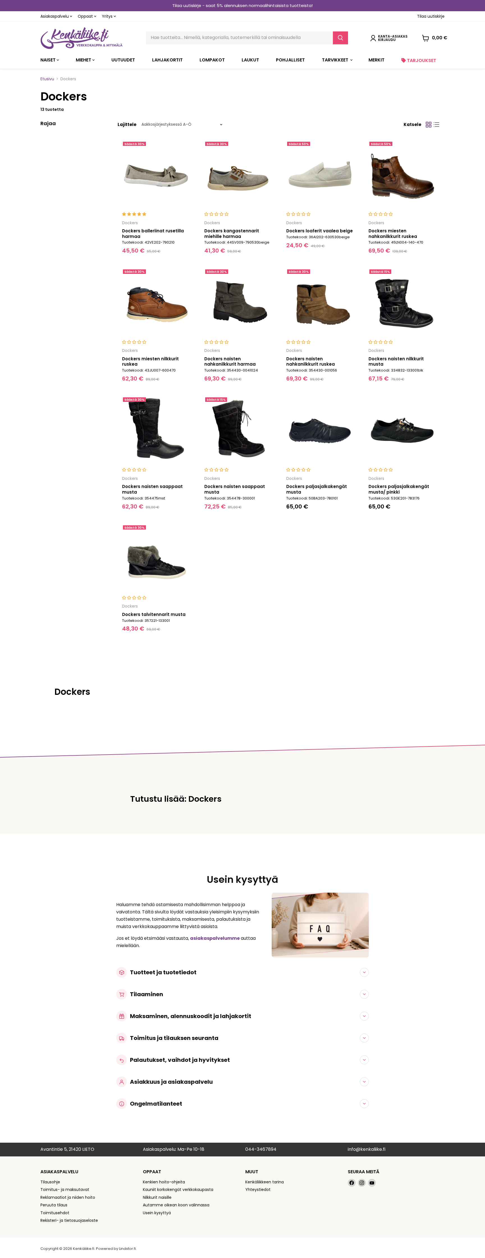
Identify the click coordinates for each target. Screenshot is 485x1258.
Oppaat (86, 16)
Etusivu (47, 79)
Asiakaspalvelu (55, 16)
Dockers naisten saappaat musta (152, 489)
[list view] (436, 125)
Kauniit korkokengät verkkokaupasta (178, 1189)
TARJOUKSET (421, 60)
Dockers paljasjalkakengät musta (316, 489)
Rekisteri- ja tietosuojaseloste (69, 1220)
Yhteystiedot (258, 1189)
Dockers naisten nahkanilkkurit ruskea (310, 361)
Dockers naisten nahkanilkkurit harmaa (230, 361)
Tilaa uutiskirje (431, 16)
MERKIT (377, 60)
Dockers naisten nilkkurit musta (396, 361)
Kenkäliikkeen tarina (264, 1182)
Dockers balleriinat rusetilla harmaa (153, 233)
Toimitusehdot (54, 1213)
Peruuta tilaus (53, 1205)
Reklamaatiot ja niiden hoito (67, 1197)
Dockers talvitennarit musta (154, 614)
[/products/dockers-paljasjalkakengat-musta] (320, 430)
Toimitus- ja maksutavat (64, 1189)
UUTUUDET (123, 60)
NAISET (48, 60)
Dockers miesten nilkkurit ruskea (150, 361)
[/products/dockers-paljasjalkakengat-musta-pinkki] (402, 430)
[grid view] (429, 125)
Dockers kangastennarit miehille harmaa (231, 233)
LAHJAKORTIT (167, 60)
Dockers (130, 222)
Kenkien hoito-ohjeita (164, 1182)
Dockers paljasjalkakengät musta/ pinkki (399, 489)
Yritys (108, 16)
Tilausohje (50, 1182)
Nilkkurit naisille (157, 1197)
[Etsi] (340, 37)
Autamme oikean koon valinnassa (176, 1205)
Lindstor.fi (127, 1248)
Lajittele (127, 124)
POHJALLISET (290, 60)
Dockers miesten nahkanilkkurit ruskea (393, 233)
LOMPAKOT (212, 60)
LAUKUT (250, 60)
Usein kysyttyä (157, 1213)
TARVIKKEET (335, 60)
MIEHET (84, 60)
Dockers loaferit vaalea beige (319, 231)
